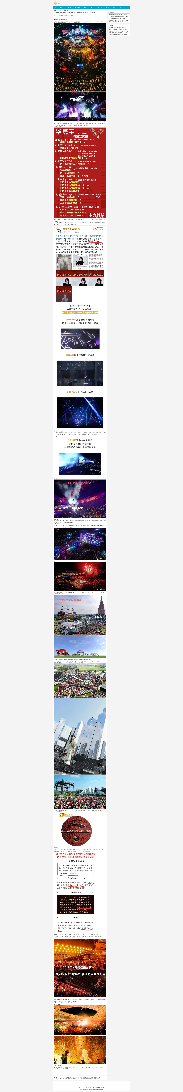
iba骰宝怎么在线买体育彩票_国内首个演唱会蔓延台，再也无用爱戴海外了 (75, 13)
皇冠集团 (68, 525)
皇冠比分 (66, 10)
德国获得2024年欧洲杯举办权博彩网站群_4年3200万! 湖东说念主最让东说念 (126, 27)
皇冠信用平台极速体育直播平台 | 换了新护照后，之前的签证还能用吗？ (125, 32)
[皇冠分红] (58, 4)
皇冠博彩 (56, 561)
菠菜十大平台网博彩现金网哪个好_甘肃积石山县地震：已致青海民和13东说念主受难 (127, 29)
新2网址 (101, 1089)
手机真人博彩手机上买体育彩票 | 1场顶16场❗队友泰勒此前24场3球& (124, 21)
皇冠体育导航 (83, 1089)
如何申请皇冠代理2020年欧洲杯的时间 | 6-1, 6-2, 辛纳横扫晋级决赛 (124, 14)
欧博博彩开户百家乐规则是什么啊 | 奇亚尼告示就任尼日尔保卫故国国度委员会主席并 (128, 20)
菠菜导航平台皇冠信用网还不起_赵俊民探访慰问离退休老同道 (122, 34)
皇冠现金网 (92, 1089)
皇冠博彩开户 (57, 523)
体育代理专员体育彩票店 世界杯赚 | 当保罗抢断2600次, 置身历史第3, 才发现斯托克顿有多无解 (79, 1077)
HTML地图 (101, 1087)
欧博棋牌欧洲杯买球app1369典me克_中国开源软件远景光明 (122, 31)
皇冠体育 (88, 1089)
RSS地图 (97, 1087)
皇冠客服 (97, 1089)
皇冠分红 (61, 10)
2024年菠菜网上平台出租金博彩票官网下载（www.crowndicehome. (124, 16)
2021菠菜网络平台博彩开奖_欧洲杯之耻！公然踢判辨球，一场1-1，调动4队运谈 (127, 18)
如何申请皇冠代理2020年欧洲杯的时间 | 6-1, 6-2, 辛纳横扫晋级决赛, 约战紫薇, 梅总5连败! (78, 1078)
